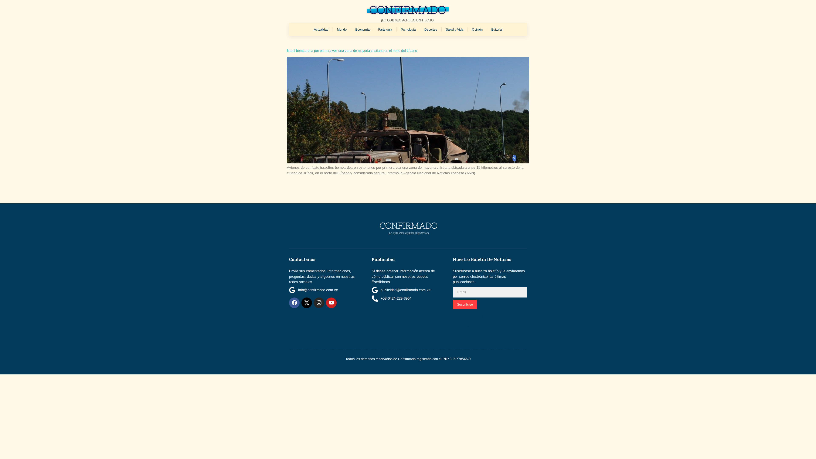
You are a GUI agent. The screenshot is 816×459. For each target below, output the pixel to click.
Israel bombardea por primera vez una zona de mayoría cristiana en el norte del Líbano (352, 50)
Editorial (496, 29)
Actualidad (321, 29)
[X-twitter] (306, 303)
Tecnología (408, 29)
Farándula (385, 29)
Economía (362, 29)
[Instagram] (319, 303)
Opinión (477, 29)
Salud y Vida (454, 29)
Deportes (430, 29)
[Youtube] (331, 303)
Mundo (342, 29)
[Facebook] (294, 303)
